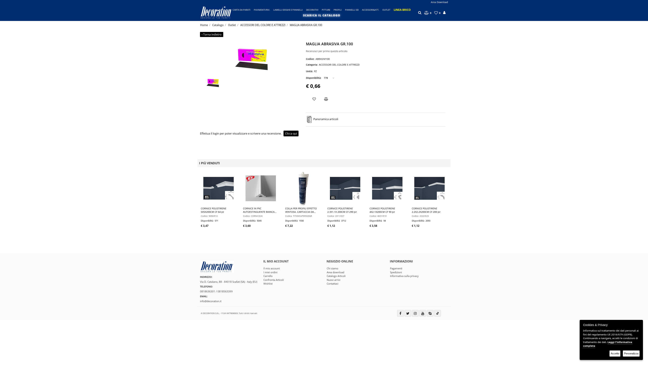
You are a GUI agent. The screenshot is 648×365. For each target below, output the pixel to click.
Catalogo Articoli (336, 276)
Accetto (615, 353)
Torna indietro (212, 34)
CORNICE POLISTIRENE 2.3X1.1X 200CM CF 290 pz (342, 210)
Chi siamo (332, 268)
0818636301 (207, 291)
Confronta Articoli (273, 280)
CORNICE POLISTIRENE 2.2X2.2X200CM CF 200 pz (426, 210)
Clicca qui (291, 133)
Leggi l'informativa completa (607, 344)
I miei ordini (270, 272)
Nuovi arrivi (333, 280)
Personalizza (631, 353)
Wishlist (268, 283)
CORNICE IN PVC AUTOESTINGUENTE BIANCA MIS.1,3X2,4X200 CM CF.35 (259, 210)
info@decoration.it (210, 301)
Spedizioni (396, 272)
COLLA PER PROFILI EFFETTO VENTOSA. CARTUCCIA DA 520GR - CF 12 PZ (301, 210)
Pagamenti (396, 268)
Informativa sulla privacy (404, 276)
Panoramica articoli (325, 119)
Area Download (439, 2)
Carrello (268, 276)
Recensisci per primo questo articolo (326, 51)
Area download (335, 272)
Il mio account (271, 268)
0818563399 (225, 291)
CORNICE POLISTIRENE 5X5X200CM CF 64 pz (213, 210)
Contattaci (332, 283)
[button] (251, 57)
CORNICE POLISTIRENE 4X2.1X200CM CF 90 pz (382, 210)
